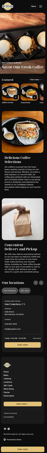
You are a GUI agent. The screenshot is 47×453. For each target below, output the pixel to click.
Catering (7, 378)
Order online (22, 345)
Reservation (9, 396)
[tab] (10, 291)
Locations (8, 382)
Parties (7, 392)
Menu (33, 6)
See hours (37, 338)
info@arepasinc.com (13, 329)
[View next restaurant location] (41, 282)
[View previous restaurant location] (35, 282)
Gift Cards (8, 385)
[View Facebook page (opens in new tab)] (5, 428)
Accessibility (9, 417)
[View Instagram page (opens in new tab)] (8, 428)
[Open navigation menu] (40, 6)
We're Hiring (9, 389)
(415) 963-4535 (11, 324)
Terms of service (10, 413)
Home (6, 372)
